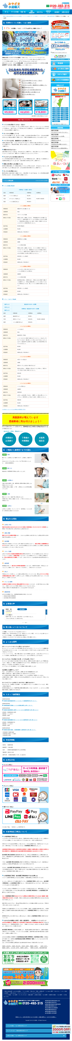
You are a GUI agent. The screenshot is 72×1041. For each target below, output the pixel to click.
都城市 (64, 107)
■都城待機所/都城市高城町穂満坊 (53, 1004)
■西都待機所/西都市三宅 (51, 1005)
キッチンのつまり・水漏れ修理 (26, 994)
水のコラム (40, 12)
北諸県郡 (64, 115)
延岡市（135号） (24, 947)
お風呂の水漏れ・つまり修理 (41, 994)
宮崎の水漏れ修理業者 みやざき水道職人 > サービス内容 (16, 16)
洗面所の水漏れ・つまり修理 (55, 994)
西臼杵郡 (56, 121)
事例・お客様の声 (31, 12)
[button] (22, 622)
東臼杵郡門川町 (43, 947)
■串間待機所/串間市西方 (51, 1011)
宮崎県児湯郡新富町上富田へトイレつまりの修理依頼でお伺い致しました (21, 710)
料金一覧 (23, 12)
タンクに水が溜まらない (28, 94)
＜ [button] (3, 612)
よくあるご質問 (49, 991)
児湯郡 (56, 119)
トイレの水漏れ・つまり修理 (10, 994)
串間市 (56, 113)
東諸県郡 (64, 117)
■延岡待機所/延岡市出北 (51, 1009)
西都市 (64, 113)
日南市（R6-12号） (16, 946)
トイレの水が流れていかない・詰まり (32, 80)
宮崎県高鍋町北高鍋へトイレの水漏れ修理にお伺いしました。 (18, 705)
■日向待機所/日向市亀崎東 (51, 1007)
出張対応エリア (48, 12)
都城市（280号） (6, 947)
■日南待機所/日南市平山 (51, 1002)
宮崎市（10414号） (6, 946)
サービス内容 (15, 12)
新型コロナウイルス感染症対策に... (59, 148)
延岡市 (56, 109)
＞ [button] (46, 612)
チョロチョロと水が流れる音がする (31, 89)
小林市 (56, 111)
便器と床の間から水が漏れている (31, 92)
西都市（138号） (34, 946)
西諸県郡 (56, 117)
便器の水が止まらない (28, 87)
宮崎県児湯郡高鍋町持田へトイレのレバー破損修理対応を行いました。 (20, 700)
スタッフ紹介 (64, 991)
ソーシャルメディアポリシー (35, 993)
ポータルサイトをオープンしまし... (59, 132)
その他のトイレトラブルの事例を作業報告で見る (13, 409)
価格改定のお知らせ (56, 140)
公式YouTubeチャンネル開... (58, 136)
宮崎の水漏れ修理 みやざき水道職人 (12, 991)
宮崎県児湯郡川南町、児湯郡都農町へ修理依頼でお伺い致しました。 (20, 729)
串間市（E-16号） (34, 947)
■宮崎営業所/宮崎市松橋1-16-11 (52, 1000)
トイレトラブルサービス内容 (42, 180)
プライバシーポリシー (23, 993)
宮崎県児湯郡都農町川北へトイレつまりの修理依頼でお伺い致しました (20, 719)
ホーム (6, 12)
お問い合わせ (65, 12)
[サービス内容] (12, 12)
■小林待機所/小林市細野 (51, 1013)
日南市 (64, 109)
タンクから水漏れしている (29, 82)
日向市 (64, 111)
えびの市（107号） (15, 947)
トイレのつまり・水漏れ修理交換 (46, 16)
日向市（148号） (26, 946)
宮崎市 (56, 107)
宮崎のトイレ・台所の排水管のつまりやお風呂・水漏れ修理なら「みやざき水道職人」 (36, 1017)
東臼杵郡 (64, 119)
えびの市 (56, 115)
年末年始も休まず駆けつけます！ (59, 144)
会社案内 (57, 12)
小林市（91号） (44, 946)
